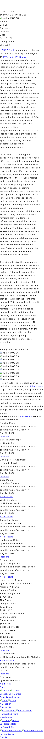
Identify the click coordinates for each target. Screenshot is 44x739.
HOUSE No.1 (7, 50)
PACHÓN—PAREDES (15, 57)
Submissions (36, 386)
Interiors (4, 436)
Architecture (6, 497)
